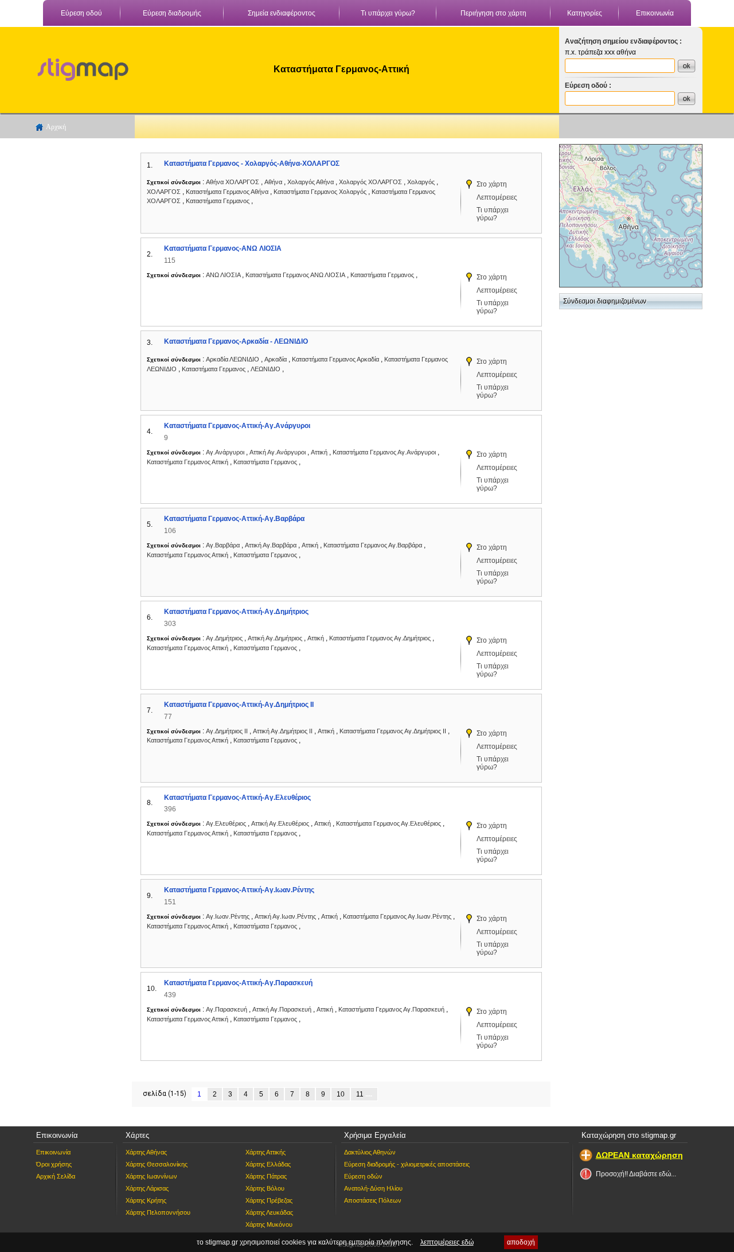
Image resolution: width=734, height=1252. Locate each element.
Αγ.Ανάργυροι (226, 452)
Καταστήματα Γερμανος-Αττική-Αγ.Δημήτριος (236, 612)
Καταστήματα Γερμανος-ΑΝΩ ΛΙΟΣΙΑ (223, 248)
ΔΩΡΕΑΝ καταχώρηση (639, 1155)
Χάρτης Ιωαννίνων (151, 1176)
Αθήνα (274, 181)
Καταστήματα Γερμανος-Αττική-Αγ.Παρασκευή (238, 983)
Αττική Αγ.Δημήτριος (275, 638)
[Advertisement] (77, 316)
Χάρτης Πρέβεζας (268, 1200)
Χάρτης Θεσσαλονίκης (157, 1164)
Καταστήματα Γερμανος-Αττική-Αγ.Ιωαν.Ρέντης (239, 890)
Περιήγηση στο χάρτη (493, 13)
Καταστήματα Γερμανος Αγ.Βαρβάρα (372, 545)
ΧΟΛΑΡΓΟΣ (164, 191)
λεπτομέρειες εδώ (447, 1242)
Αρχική (56, 127)
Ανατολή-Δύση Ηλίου (373, 1188)
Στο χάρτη (492, 184)
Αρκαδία (276, 359)
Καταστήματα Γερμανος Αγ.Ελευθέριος (388, 823)
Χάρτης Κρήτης (146, 1200)
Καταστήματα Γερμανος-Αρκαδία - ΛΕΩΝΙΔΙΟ (236, 341)
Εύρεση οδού (81, 13)
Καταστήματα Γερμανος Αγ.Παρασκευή (391, 1009)
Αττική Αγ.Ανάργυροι (277, 452)
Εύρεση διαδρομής (172, 13)
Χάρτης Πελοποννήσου (158, 1212)
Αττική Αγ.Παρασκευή (281, 1009)
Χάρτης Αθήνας (146, 1152)
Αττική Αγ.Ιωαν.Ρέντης (285, 916)
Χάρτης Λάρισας (147, 1188)
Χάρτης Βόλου (264, 1188)
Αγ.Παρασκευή (227, 1009)
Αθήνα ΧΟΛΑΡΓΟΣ (232, 181)
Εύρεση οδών (363, 1176)
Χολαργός (421, 181)
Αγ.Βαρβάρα (223, 545)
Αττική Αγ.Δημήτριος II (283, 731)
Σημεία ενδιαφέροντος (281, 13)
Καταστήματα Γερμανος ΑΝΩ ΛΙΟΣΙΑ (295, 274)
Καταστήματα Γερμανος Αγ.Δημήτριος (380, 638)
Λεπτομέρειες (497, 197)
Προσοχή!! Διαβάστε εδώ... (636, 1174)
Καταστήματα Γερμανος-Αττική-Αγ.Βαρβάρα (234, 519)
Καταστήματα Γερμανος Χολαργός (320, 191)
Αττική (320, 452)
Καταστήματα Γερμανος (218, 200)
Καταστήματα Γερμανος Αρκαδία (336, 359)
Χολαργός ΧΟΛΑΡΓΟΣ (370, 181)
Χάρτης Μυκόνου (268, 1224)
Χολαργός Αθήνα (310, 181)
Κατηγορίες (584, 13)
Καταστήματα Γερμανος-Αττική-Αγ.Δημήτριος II (239, 705)
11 (360, 1094)
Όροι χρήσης (54, 1164)
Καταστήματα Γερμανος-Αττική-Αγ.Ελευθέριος (237, 798)
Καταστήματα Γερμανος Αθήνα (227, 191)
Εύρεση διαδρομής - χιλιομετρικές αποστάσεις (407, 1164)
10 (341, 1094)
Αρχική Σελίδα (55, 1176)
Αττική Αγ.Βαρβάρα (270, 545)
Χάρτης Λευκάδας (269, 1212)
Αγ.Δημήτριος (225, 638)
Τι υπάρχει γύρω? (388, 13)
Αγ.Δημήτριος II (227, 731)
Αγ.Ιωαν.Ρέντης (228, 916)
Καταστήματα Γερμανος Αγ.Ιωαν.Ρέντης (397, 916)
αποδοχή (521, 1242)
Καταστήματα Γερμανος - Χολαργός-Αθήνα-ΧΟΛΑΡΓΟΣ (251, 164)
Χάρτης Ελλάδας (268, 1164)
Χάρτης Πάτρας (266, 1176)
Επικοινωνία (655, 13)
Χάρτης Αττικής (265, 1152)
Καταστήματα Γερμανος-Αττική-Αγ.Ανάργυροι (237, 426)
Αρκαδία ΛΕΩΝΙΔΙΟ (232, 359)
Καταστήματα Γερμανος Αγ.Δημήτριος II (392, 731)
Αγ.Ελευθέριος (227, 823)
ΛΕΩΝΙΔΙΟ (266, 369)
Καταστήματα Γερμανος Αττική (187, 461)
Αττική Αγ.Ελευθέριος (280, 823)
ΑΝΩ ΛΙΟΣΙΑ (224, 274)
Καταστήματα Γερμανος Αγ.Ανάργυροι (384, 452)
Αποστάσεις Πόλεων (372, 1200)
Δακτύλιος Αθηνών (370, 1152)
